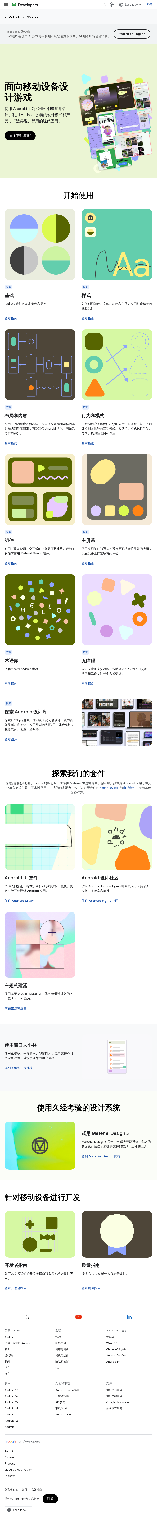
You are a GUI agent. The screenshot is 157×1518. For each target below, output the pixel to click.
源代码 (9, 1355)
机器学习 (60, 1343)
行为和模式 (93, 416)
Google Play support (118, 1402)
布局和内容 (16, 416)
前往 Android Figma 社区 (100, 901)
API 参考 (60, 1402)
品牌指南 (36, 1489)
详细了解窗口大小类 (19, 1068)
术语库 (11, 661)
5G (57, 1367)
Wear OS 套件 (110, 788)
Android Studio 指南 (67, 1390)
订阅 (50, 1499)
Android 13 (11, 1414)
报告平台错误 (114, 1390)
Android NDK (63, 1414)
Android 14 (11, 1408)
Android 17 (11, 1390)
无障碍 (88, 661)
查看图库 (11, 739)
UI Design (12, 16)
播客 (7, 1374)
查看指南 (11, 318)
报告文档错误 (114, 1396)
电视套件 (129, 788)
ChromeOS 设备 (116, 1349)
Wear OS (111, 1343)
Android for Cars (116, 1355)
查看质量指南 (91, 1288)
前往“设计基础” (20, 136)
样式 (86, 295)
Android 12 (11, 1420)
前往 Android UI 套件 (20, 901)
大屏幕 (110, 1337)
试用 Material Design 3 (105, 1133)
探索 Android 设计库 (26, 712)
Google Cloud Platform (19, 1469)
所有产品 (10, 1476)
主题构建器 (16, 985)
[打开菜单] (6, 4)
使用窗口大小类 (20, 1045)
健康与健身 (62, 1349)
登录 (150, 4)
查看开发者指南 (16, 1288)
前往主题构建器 (16, 1008)
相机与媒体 (62, 1355)
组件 (9, 540)
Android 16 (11, 1396)
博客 (7, 1367)
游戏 (58, 1337)
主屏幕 (88, 540)
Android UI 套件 (21, 878)
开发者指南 (16, 1265)
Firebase (10, 1463)
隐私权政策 (62, 1361)
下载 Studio (62, 1408)
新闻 (7, 1361)
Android (10, 1337)
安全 (7, 1349)
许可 (24, 1489)
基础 (9, 295)
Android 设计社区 (100, 878)
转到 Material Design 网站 (101, 1156)
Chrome (9, 1457)
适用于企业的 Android (18, 1343)
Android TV (113, 1361)
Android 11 (11, 1426)
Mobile (32, 16)
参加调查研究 (114, 1408)
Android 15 (11, 1402)
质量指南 (91, 1265)
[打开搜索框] (104, 4)
